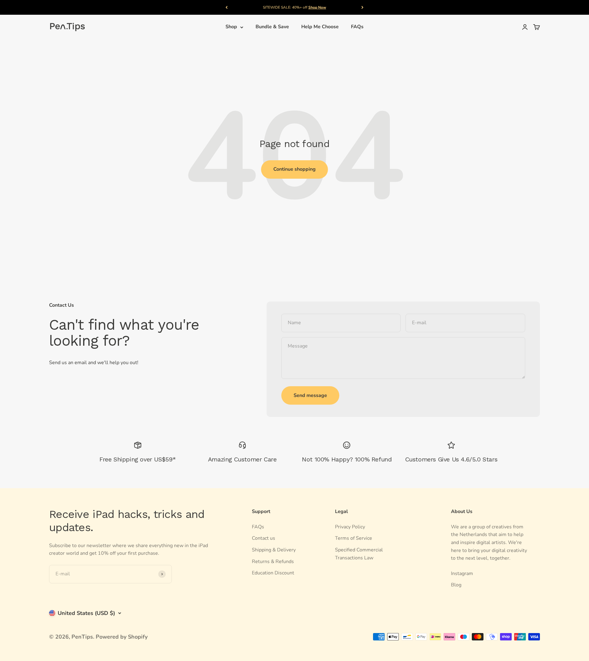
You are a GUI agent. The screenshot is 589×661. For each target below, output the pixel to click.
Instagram (462, 573)
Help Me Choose (320, 27)
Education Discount (273, 573)
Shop (231, 27)
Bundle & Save (272, 27)
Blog (456, 584)
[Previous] (226, 7)
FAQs (357, 27)
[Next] (362, 7)
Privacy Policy (350, 526)
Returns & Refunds (273, 561)
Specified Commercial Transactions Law (359, 553)
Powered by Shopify (122, 636)
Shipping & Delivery (274, 549)
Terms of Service (353, 538)
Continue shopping (294, 169)
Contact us (263, 538)
